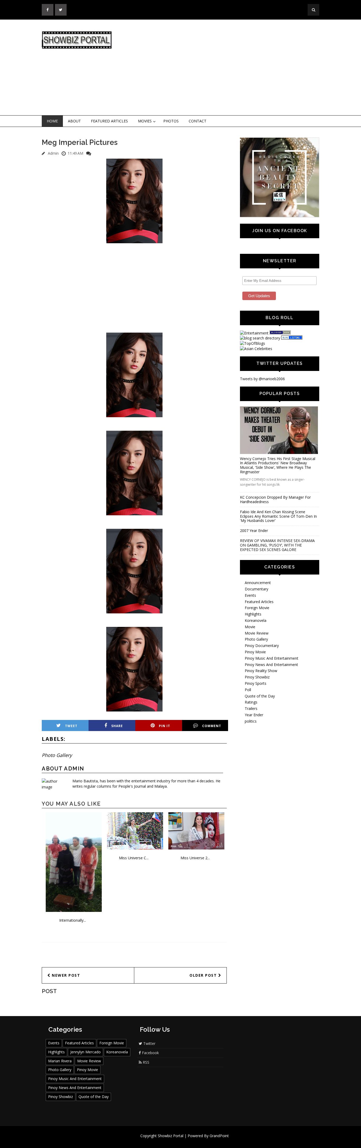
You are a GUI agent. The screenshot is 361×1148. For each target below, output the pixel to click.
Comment (211, 726)
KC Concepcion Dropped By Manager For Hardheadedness (275, 499)
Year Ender (254, 714)
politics (251, 721)
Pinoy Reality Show (261, 670)
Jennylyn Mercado (85, 1051)
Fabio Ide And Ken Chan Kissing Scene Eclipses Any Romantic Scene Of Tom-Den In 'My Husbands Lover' (278, 516)
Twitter (148, 1043)
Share (117, 726)
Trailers (251, 708)
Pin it (164, 726)
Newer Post (65, 975)
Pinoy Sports (255, 683)
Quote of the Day (260, 696)
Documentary (256, 588)
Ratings (251, 702)
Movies (145, 120)
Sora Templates (196, 1140)
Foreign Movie (257, 607)
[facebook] (47, 10)
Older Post (203, 975)
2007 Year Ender (254, 530)
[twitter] (61, 10)
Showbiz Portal (170, 1135)
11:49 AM (75, 153)
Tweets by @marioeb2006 (262, 378)
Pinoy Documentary (262, 645)
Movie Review (257, 633)
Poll (248, 689)
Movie (250, 626)
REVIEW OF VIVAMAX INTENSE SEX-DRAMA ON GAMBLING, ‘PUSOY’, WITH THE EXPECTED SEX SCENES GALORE (277, 545)
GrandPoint (219, 1135)
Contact (197, 120)
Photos (171, 120)
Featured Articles (109, 120)
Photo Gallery (57, 755)
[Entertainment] (254, 333)
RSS (145, 1062)
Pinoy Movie (255, 651)
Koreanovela (255, 620)
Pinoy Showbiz (257, 676)
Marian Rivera (60, 1060)
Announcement (258, 582)
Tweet (71, 726)
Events (250, 595)
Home (52, 120)
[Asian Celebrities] (256, 348)
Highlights (253, 614)
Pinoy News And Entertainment (271, 664)
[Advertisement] (224, 68)
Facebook (150, 1052)
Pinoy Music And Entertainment (271, 658)
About (74, 120)
